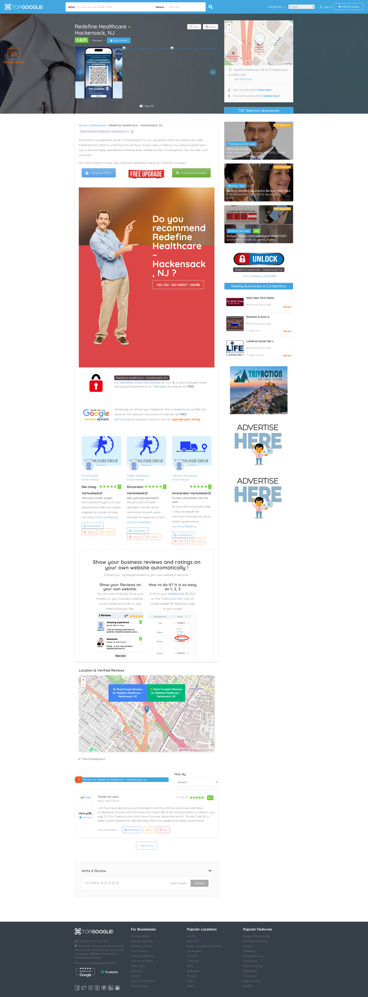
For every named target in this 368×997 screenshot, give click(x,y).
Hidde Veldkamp (138, 475)
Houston (192, 956)
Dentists (248, 946)
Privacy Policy (139, 986)
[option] (99, 72)
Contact (135, 976)
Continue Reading (106, 517)
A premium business (194, 173)
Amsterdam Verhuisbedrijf (191, 493)
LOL (91, 531)
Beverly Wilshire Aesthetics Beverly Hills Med (258, 191)
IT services (249, 976)
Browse (199, 883)
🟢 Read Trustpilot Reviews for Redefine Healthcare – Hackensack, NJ (166, 693)
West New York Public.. (260, 298)
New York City (256, 355)
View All (183, 797)
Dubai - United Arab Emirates (205, 946)
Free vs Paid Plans (142, 961)
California (192, 961)
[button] (14, 54)
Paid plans (160, 386)
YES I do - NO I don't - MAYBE (178, 285)
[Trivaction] (259, 390)
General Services (239, 231)
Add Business (350, 6)
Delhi (190, 966)
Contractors (250, 961)
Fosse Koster (90, 475)
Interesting (94, 525)
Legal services (252, 981)
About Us (136, 971)
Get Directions (243, 79)
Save (195, 27)
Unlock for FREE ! (101, 173)
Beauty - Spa (236, 185)
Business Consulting (255, 941)
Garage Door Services (256, 936)
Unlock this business (147, 382)
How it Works (139, 951)
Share (212, 27)
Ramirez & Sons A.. (258, 317)
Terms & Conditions (143, 981)
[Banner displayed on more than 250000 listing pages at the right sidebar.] (259, 444)
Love (109, 531)
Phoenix (191, 976)
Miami (190, 981)
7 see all (148, 106)
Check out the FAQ (142, 956)
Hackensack (98, 125)
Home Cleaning (252, 966)
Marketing (249, 951)
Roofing (248, 986)
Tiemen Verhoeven (184, 475)
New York (254, 330)
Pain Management (93, 759)
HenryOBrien (88, 813)
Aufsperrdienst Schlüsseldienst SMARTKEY (257, 236)
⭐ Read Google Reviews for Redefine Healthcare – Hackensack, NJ (127, 693)
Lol (150, 829)
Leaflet (183, 750)
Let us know (122, 419)
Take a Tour (138, 966)
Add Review (120, 40)
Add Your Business (142, 941)
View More (146, 845)
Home (83, 125)
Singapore (193, 971)
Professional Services (241, 144)
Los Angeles (194, 951)
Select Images (178, 883)
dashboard (176, 593)
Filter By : (180, 774)
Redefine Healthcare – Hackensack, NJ (142, 378)
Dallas (190, 986)
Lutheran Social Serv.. (260, 341)
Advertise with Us (141, 946)
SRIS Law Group (238, 149)
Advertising (250, 971)
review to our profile (186, 409)
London (191, 936)
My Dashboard (140, 936)
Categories (275, 6)
